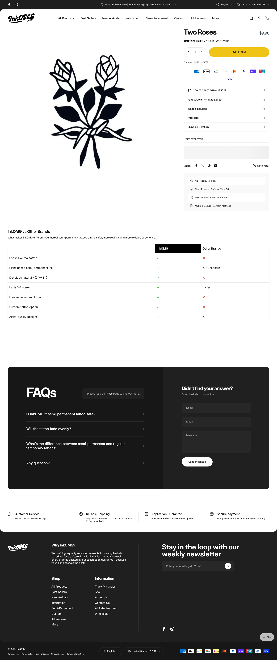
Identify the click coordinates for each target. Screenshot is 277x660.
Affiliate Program (106, 608)
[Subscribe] (228, 566)
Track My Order (105, 586)
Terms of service (42, 654)
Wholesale (101, 613)
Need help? (263, 165)
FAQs (109, 393)
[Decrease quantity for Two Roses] (187, 52)
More (54, 624)
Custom (56, 613)
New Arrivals (59, 597)
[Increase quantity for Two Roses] (202, 52)
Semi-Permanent (62, 608)
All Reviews (58, 619)
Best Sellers (59, 592)
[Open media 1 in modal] (91, 112)
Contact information (75, 654)
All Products (59, 586)
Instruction (58, 602)
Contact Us (102, 602)
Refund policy (14, 654)
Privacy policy (27, 654)
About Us (101, 597)
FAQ (97, 592)
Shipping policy (58, 654)
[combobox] (224, 4)
